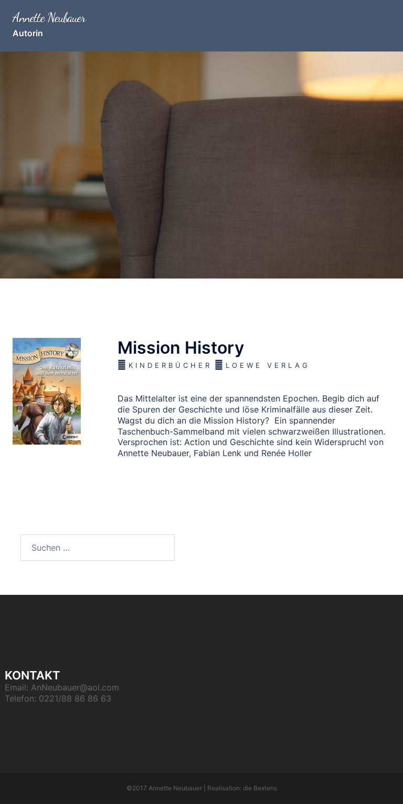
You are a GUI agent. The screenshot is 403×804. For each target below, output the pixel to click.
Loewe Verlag (268, 365)
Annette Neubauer (49, 17)
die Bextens (260, 788)
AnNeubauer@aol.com (75, 687)
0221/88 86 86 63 (75, 698)
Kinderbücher (170, 365)
